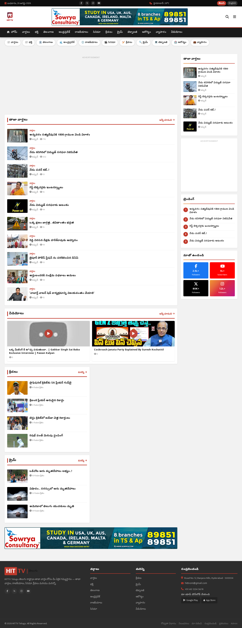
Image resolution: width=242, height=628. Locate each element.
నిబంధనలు (184, 624)
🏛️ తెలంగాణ (46, 42)
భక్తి (36, 32)
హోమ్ (13, 32)
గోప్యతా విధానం (168, 624)
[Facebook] (7, 591)
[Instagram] (21, 591)
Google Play (192, 600)
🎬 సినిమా (109, 42)
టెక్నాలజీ (132, 32)
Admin (234, 624)
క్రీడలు (108, 32)
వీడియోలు (176, 32)
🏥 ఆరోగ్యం (180, 42)
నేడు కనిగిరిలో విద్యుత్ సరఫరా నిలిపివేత (214, 84)
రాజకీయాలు (81, 32)
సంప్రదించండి (210, 624)
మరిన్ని (81, 372)
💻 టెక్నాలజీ (161, 42)
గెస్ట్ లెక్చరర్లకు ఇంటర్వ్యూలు (213, 96)
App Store (210, 600)
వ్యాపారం (161, 32)
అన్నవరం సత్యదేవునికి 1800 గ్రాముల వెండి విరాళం (213, 70)
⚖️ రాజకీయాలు (89, 42)
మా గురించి (197, 624)
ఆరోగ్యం (146, 32)
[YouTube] (28, 591)
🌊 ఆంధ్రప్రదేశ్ (67, 42)
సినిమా (97, 32)
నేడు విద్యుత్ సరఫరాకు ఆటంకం (215, 123)
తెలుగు (222, 3)
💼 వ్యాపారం (200, 42)
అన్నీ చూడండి (165, 120)
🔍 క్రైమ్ (143, 42)
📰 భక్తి (28, 42)
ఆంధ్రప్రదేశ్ (64, 32)
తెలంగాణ (48, 32)
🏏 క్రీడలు (127, 42)
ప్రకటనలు (223, 624)
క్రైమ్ (120, 32)
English (232, 3)
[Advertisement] (91, 86)
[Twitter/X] (14, 591)
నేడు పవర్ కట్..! (207, 110)
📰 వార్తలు (12, 42)
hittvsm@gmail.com (196, 583)
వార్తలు (26, 32)
